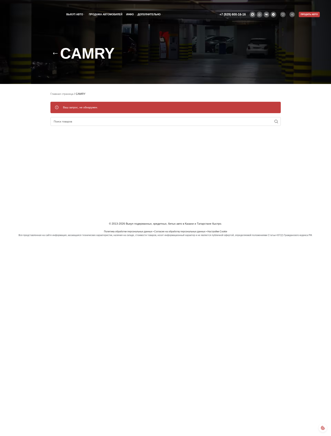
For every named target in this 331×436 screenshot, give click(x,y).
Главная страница (61, 93)
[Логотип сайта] (30, 14)
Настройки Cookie (217, 231)
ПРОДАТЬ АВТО (309, 14)
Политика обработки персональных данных (128, 231)
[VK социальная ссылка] (266, 14)
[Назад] (55, 53)
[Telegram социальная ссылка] (273, 14)
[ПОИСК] (276, 121)
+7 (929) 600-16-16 (233, 14)
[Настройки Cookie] (322, 427)
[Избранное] (283, 14)
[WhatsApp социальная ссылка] (259, 14)
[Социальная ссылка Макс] (252, 14)
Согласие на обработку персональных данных (179, 231)
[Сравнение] (292, 14)
